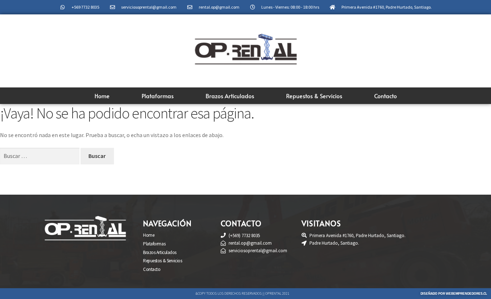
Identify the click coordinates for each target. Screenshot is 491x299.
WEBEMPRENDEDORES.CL (466, 293)
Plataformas (158, 96)
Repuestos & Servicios (314, 96)
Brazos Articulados (230, 96)
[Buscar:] (40, 155)
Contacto (385, 96)
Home (102, 96)
